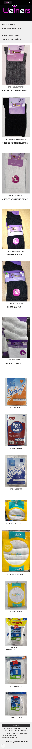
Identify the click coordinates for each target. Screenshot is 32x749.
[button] (2, 2)
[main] (16, 26)
